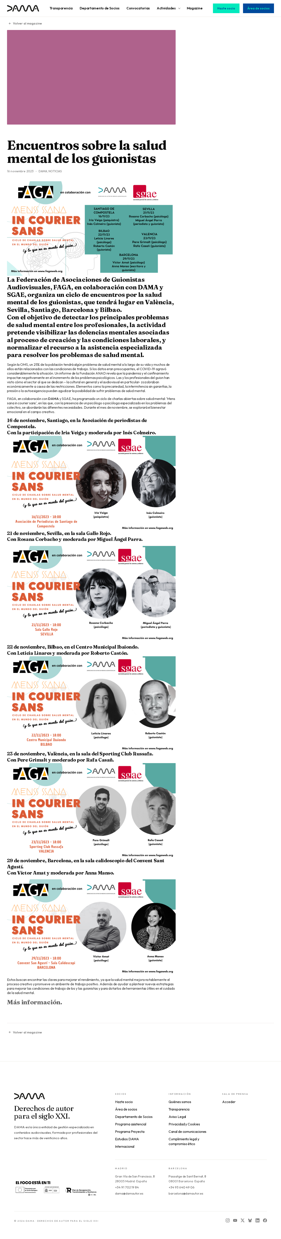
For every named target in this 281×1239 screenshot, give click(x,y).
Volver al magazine (27, 23)
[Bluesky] (250, 1220)
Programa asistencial (130, 1124)
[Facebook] (265, 1220)
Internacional (124, 1146)
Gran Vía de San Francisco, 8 (135, 1176)
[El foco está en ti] (55, 1187)
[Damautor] (55, 1099)
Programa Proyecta (129, 1131)
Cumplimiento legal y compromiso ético (184, 1141)
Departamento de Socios (133, 1116)
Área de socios (258, 8)
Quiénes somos (180, 1102)
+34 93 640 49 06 (182, 1187)
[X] (243, 1220)
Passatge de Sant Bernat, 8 (187, 1176)
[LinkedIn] (257, 1220)
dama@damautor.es (129, 1193)
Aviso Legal (177, 1116)
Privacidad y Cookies (184, 1124)
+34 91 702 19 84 (127, 1187)
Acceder (228, 1102)
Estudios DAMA (127, 1139)
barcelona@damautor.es (186, 1193)
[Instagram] (228, 1220)
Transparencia (179, 1109)
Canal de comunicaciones (187, 1131)
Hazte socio (226, 8)
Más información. (34, 1002)
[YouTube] (235, 1220)
